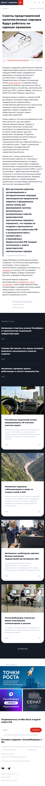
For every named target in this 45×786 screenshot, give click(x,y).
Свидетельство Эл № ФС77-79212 (13, 747)
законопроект (14, 83)
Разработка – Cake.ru (9, 780)
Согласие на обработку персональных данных (21, 735)
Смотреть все (23, 649)
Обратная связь (7, 754)
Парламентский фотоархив (18, 60)
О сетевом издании (8, 750)
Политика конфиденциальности (14, 757)
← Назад (4, 8)
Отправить (36, 730)
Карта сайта (6, 777)
